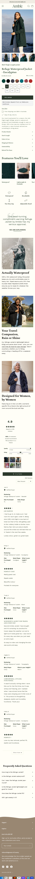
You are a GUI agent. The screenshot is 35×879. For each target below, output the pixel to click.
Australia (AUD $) (6, 872)
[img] (29, 76)
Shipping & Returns (7, 143)
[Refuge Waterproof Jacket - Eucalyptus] (6, 58)
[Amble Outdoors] (17, 6)
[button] (28, 6)
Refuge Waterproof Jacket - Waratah (15, 496)
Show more (16, 752)
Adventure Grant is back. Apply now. (17, 1)
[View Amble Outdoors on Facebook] (11, 866)
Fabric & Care (6, 139)
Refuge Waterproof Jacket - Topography (16, 664)
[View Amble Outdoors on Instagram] (3, 866)
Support (4, 822)
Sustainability (6, 146)
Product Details (6, 132)
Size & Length (6, 135)
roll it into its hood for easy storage (14, 347)
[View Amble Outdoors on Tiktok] (7, 866)
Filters (18, 474)
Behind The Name (7, 150)
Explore (4, 828)
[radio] (4, 81)
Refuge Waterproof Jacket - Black (14, 604)
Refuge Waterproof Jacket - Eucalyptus (16, 555)
